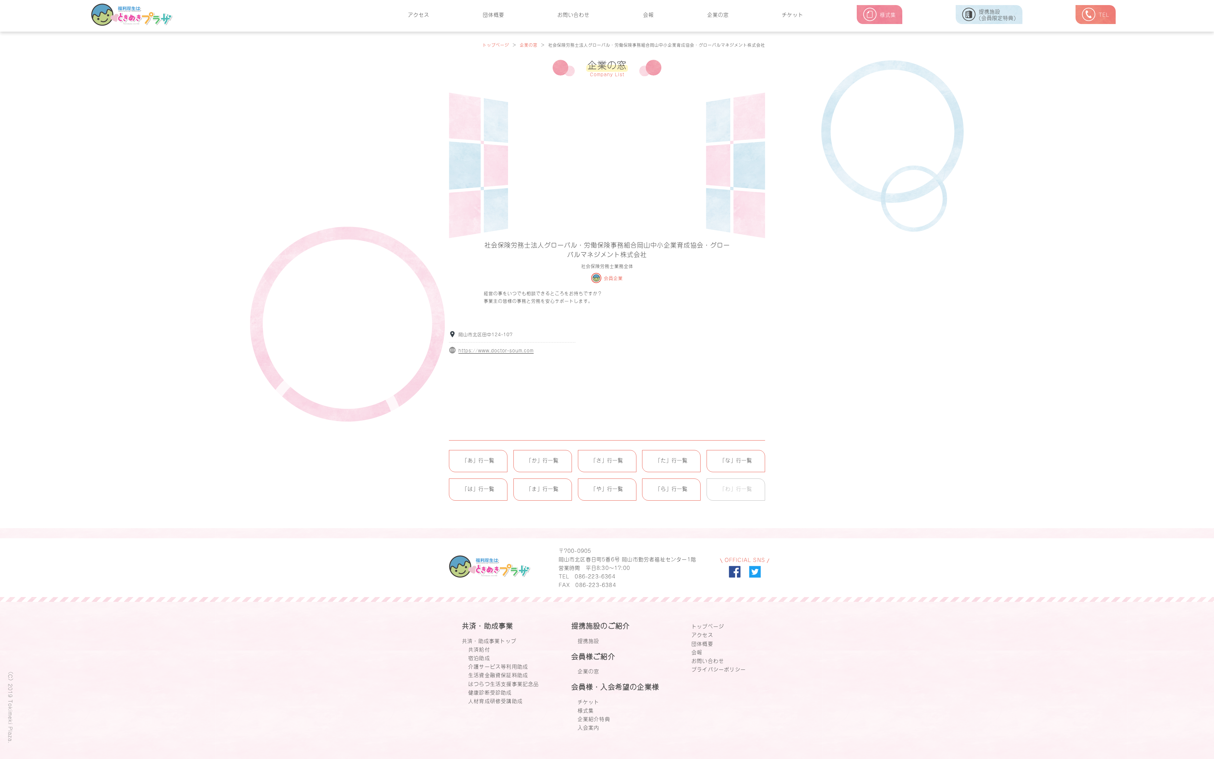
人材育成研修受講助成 (495, 700)
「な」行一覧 (736, 459)
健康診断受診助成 (490, 691)
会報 (648, 14)
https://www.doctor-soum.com (496, 350)
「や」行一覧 (607, 488)
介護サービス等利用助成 (498, 666)
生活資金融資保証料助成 (498, 674)
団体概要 (493, 14)
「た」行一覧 (671, 459)
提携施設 (588, 640)
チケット (792, 14)
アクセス (418, 14)
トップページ (495, 44)
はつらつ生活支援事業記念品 (503, 683)
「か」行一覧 (542, 459)
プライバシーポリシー (718, 668)
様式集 (586, 710)
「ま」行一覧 (542, 488)
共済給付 (479, 648)
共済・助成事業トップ (489, 640)
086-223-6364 (595, 575)
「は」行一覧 (478, 488)
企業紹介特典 (594, 718)
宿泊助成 (479, 657)
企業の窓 (718, 14)
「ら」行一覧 (671, 488)
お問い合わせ (573, 14)
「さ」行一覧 (607, 459)
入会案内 (588, 727)
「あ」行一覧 (478, 459)
